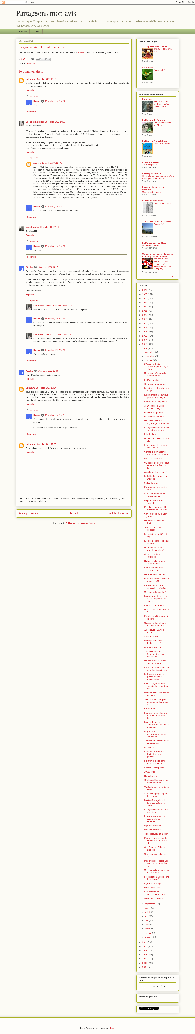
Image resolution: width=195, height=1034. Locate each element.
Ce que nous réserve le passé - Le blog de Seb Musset (157, 255)
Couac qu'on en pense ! (155, 384)
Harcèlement (150, 776)
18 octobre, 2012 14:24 (62, 305)
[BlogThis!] (40, 59)
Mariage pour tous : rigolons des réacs (154, 641)
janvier (148, 937)
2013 (145, 344)
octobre (149, 360)
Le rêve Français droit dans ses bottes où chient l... (154, 803)
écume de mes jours (152, 200)
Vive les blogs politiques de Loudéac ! (155, 794)
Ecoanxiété (159, 224)
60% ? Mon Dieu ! (152, 887)
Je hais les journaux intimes (156, 221)
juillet (147, 912)
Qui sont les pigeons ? (155, 412)
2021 (145, 311)
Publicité (31, 63)
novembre (150, 356)
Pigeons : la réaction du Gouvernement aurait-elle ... (156, 840)
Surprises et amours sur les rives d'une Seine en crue (163, 104)
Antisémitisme (151, 636)
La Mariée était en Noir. (154, 243)
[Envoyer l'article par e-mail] (32, 59)
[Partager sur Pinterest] (49, 59)
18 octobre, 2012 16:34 (55, 415)
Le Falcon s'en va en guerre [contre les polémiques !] (154, 676)
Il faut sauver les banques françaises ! (156, 446)
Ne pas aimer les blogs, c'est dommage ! (155, 661)
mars (147, 928)
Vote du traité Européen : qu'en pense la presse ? (156, 702)
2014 (145, 340)
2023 (145, 302)
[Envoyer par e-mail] (37, 59)
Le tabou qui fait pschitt (155, 401)
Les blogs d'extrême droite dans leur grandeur (154, 754)
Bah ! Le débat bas (153, 458)
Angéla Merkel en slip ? (155, 472)
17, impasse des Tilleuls (154, 46)
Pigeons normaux (152, 829)
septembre (150, 904)
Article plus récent (28, 513)
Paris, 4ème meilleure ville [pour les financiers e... (157, 668)
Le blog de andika (151, 173)
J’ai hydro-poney (149, 165)
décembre (150, 352)
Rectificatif (149, 747)
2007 (145, 959)
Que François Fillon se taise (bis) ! (155, 848)
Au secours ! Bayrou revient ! (154, 631)
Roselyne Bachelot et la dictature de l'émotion (155, 508)
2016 (145, 331)
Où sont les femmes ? (154, 416)
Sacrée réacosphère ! (154, 767)
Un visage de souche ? (155, 592)
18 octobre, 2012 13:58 (46, 79)
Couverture (149, 708)
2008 (145, 954)
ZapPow (37, 163)
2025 (145, 294)
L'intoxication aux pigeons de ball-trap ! (156, 878)
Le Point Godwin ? (153, 380)
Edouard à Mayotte (162, 144)
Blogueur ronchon (152, 647)
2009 (145, 950)
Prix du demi (150, 434)
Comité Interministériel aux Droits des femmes (156, 453)
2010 (145, 946)
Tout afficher (171, 276)
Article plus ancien (119, 513)
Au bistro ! (147, 67)
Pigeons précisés (152, 825)
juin (147, 916)
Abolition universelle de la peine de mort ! (156, 741)
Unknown (30, 79)
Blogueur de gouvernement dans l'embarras (155, 734)
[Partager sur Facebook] (46, 59)
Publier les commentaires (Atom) (80, 523)
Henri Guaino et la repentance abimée (154, 548)
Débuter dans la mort (154, 574)
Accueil (74, 513)
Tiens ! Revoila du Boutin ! (156, 834)
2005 (145, 967)
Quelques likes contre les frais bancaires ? (156, 781)
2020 (145, 315)
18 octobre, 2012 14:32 (55, 246)
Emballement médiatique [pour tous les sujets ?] (156, 396)
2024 (145, 298)
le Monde (82, 52)
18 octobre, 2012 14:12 (55, 101)
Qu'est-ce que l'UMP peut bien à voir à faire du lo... (156, 465)
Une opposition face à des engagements (156, 871)
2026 (145, 290)
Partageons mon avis (46, 13)
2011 (144, 942)
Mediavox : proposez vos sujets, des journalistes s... (156, 863)
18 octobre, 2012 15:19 (55, 350)
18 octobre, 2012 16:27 (46, 388)
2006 (145, 963)
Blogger (112, 1028)
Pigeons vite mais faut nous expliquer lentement (154, 819)
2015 (145, 336)
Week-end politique (153, 898)
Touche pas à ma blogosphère (152, 528)
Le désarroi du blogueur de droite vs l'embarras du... (156, 715)
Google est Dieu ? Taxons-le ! (153, 555)
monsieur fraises (151, 162)
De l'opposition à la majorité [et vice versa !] (157, 422)
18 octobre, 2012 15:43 (47, 371)
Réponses (33, 96)
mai (147, 920)
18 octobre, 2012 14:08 (50, 227)
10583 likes (149, 772)
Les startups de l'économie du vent (154, 892)
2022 (145, 307)
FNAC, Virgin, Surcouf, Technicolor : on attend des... (156, 686)
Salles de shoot (151, 483)
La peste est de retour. (152, 245)
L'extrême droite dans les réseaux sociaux (156, 762)
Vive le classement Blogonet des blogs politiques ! (154, 654)
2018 (145, 323)
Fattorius (147, 99)
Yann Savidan (32, 227)
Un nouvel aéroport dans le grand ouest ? (156, 374)
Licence (36, 31)
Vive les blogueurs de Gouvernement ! (154, 494)
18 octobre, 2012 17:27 (46, 444)
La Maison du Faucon (153, 120)
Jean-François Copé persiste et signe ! (154, 407)
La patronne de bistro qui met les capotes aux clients (156, 598)
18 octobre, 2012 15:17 (55, 206)
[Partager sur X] (43, 59)
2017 (145, 327)
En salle (23, 31)
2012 (145, 348)
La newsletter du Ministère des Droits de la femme (156, 724)
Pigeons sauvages (153, 883)
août (147, 908)
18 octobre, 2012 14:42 (62, 334)
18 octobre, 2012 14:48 (52, 163)
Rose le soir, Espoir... (163, 203)
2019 (145, 319)
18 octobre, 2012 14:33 (55, 319)
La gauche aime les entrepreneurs (153, 568)
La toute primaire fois (154, 605)
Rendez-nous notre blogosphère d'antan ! (156, 586)
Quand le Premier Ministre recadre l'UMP (157, 579)
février (148, 933)
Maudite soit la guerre (151, 192)
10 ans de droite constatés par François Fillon (156, 366)
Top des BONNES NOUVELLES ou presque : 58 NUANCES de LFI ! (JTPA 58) (162, 264)
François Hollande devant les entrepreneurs (156, 428)
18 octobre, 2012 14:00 (55, 122)
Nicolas (36, 101)
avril (147, 924)
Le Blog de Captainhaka (154, 141)
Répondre (30, 90)
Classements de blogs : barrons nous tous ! (155, 624)
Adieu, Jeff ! (159, 70)
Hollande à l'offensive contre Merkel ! (154, 562)
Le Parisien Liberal (35, 122)
